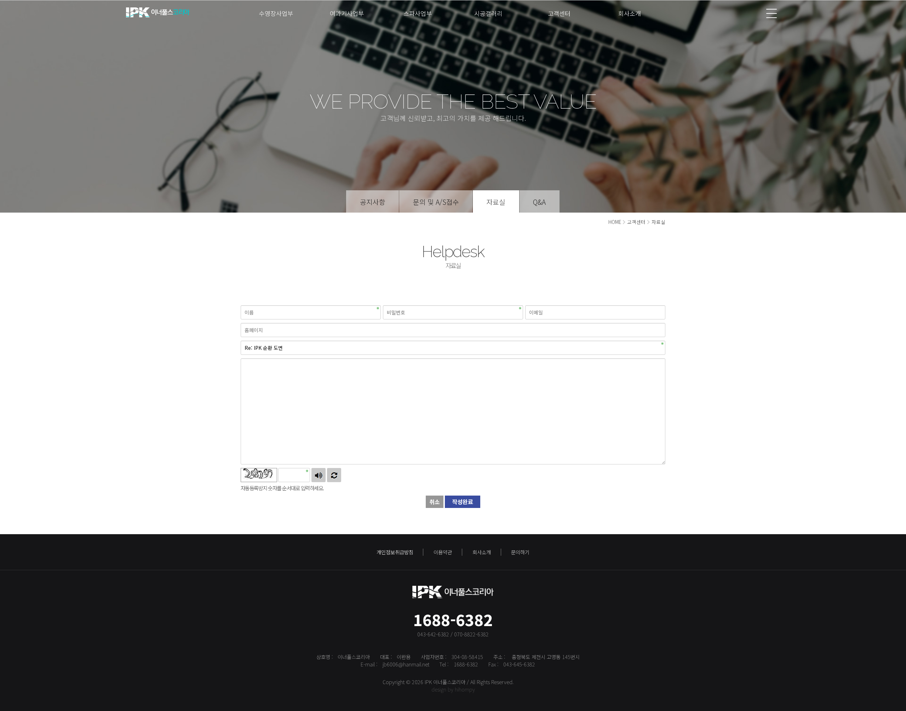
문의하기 (520, 552)
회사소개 (629, 13)
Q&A (539, 202)
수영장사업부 (276, 13)
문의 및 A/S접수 (436, 202)
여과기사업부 (347, 13)
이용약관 (443, 552)
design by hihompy (453, 689)
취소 (434, 501)
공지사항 (372, 202)
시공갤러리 (488, 13)
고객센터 (559, 13)
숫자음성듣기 (318, 475)
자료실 (495, 202)
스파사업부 (417, 13)
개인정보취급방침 (395, 552)
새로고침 (334, 475)
